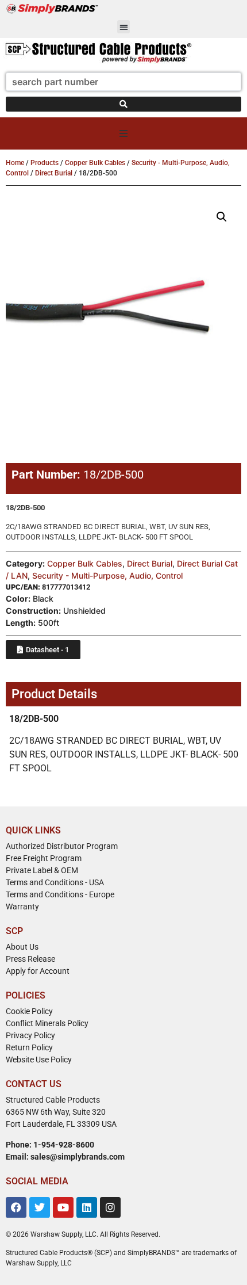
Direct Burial (53, 173)
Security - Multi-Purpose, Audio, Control (107, 575)
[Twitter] (39, 1207)
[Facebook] (16, 1207)
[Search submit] (123, 104)
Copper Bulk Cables (95, 163)
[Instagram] (110, 1207)
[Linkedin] (86, 1207)
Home (15, 163)
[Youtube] (63, 1207)
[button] (123, 26)
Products (44, 163)
